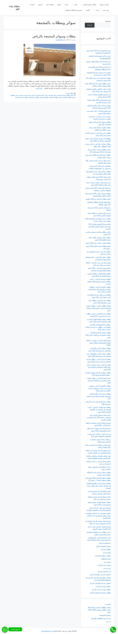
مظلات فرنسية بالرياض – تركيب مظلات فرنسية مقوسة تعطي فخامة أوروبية (99, 281)
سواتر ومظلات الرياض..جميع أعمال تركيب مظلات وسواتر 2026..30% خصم (99, 609)
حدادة (66, 4)
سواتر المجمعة (52, 95)
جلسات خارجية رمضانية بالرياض (100, 574)
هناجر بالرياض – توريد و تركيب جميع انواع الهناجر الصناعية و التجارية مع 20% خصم (99, 367)
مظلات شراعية (106, 549)
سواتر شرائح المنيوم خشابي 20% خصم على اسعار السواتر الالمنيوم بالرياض (99, 226)
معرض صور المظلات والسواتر (73, 10)
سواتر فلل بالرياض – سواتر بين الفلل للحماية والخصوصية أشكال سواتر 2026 (98, 342)
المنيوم (40, 4)
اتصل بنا (108, 604)
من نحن (108, 621)
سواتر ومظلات (15, 95)
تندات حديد (107, 568)
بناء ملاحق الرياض (105, 543)
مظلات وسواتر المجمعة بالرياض (54, 36)
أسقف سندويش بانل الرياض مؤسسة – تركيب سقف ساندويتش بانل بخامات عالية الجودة (98, 515)
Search (108, 21)
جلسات (32, 4)
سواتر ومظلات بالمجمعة (55, 97)
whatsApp (5, 630)
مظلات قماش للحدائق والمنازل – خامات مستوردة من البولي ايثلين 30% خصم (98, 335)
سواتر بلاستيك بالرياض (103, 546)
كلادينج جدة (107, 552)
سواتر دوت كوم (104, 4)
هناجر (75, 4)
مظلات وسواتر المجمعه (21, 97)
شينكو (59, 4)
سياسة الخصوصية (105, 615)
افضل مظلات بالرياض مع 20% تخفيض (98, 199)
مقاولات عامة (50, 4)
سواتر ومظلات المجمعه (69, 97)
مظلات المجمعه (44, 97)
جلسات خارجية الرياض (103, 586)
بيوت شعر (106, 10)
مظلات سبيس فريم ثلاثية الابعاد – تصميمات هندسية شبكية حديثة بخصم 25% (99, 396)
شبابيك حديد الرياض (104, 565)
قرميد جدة (107, 562)
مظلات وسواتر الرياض (89, 4)
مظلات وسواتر (69, 93)
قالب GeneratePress (47, 631)
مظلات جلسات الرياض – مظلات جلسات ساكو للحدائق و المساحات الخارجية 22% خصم (99, 289)
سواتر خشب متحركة (25, 95)
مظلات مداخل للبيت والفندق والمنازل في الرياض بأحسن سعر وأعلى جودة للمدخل (98, 485)
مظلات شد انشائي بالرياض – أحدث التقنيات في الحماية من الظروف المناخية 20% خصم (99, 409)
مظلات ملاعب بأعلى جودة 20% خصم (98, 243)
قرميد (97, 10)
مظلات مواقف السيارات (103, 556)
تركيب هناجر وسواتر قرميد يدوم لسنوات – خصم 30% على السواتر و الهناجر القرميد (99, 417)
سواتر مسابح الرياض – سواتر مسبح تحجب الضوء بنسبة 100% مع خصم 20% (99, 380)
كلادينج (88, 10)
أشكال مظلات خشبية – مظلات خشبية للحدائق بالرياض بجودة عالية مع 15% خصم (98, 308)
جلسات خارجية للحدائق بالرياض (100, 583)
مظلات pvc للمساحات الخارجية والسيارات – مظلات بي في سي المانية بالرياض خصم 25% (98, 327)
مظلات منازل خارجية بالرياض (101, 589)
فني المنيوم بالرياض (104, 571)
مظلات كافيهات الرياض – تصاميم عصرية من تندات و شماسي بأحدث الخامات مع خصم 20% (99, 388)
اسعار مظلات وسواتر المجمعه (65, 95)
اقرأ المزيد (38, 88)
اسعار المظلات (106, 559)
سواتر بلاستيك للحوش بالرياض (39, 95)
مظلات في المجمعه (33, 97)
